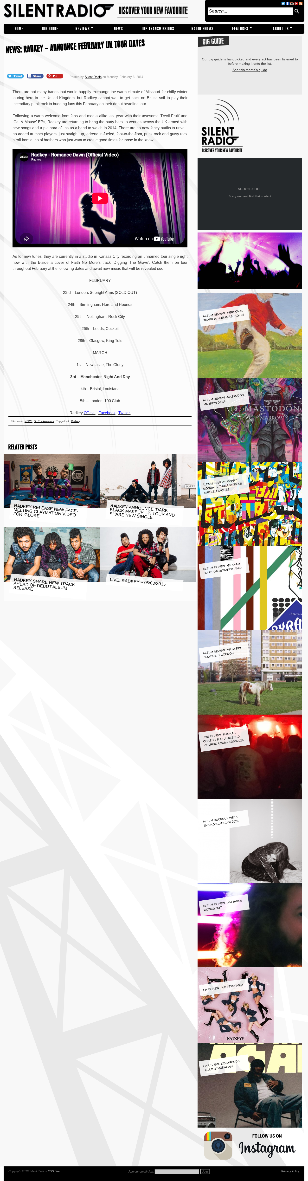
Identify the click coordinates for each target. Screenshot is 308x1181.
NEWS (118, 28)
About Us (281, 28)
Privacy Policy (290, 1171)
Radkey (75, 421)
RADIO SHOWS (202, 28)
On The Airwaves (44, 421)
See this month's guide (249, 70)
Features (240, 28)
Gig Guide (50, 28)
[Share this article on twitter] (16, 76)
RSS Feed (54, 1171)
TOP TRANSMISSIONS (157, 28)
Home (19, 28)
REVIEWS (83, 28)
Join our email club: (141, 1171)
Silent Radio (103, 11)
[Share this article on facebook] (35, 76)
